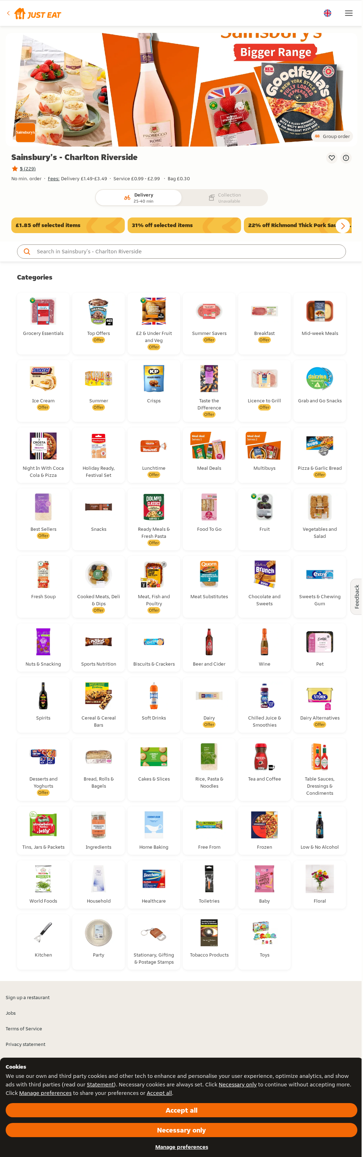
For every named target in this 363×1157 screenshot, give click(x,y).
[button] (33, 13)
